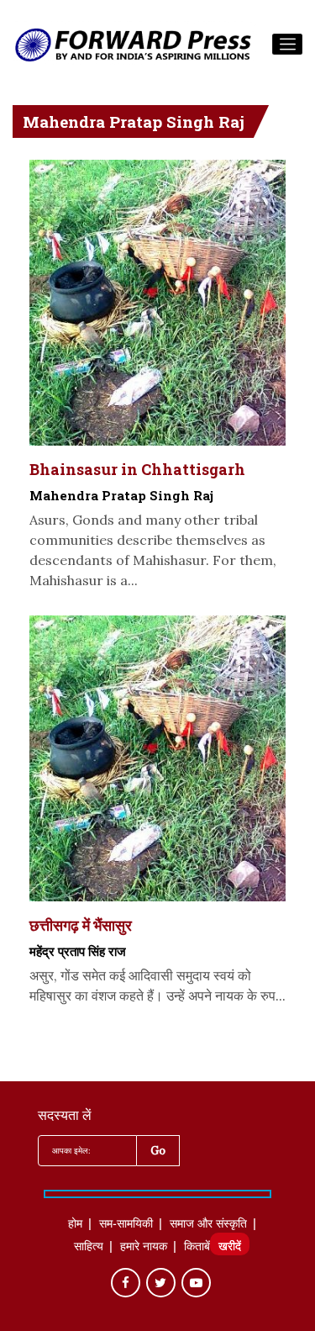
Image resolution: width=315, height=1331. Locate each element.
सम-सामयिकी (126, 1225)
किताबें (197, 1248)
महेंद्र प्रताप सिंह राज (77, 951)
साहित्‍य (88, 1248)
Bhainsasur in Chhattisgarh (137, 469)
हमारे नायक (143, 1248)
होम (75, 1225)
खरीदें (229, 1248)
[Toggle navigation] (287, 44)
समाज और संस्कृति (208, 1225)
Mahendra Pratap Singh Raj (121, 495)
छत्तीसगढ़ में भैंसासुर (80, 925)
